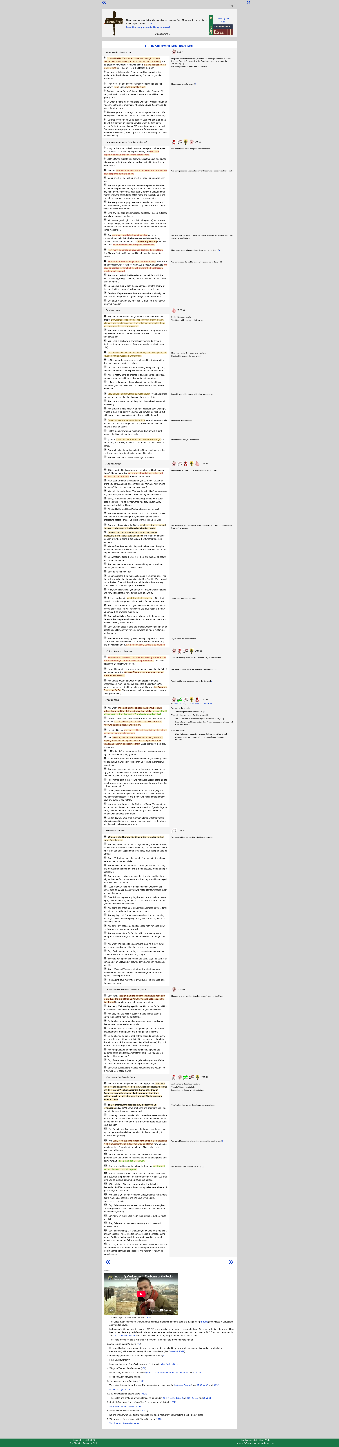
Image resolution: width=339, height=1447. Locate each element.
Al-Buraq (204, 1322)
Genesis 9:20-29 (176, 1351)
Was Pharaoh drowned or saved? (125, 1423)
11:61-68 (164, 1372)
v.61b (172, 1402)
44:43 (205, 1385)
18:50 (188, 1398)
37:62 (199, 1385)
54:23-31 (184, 1372)
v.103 (159, 1419)
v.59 (143, 1368)
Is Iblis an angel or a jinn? (121, 1389)
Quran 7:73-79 (152, 1372)
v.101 (144, 1411)
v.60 (141, 1381)
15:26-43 (190, 704)
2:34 (176, 704)
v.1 (148, 1317)
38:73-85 (207, 1398)
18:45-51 (199, 704)
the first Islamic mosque (124, 1335)
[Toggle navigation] (232, 6)
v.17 (165, 1356)
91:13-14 (197, 1372)
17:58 (149, 23)
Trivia (128, 27)
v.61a (144, 1394)
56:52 (216, 1385)
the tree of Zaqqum (182, 1385)
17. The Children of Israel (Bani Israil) (169, 45)
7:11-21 (182, 704)
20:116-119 (208, 704)
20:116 (195, 1398)
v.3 (139, 1344)
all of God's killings (169, 1364)
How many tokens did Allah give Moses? (151, 27)
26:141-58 (174, 1372)
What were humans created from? (125, 1406)
